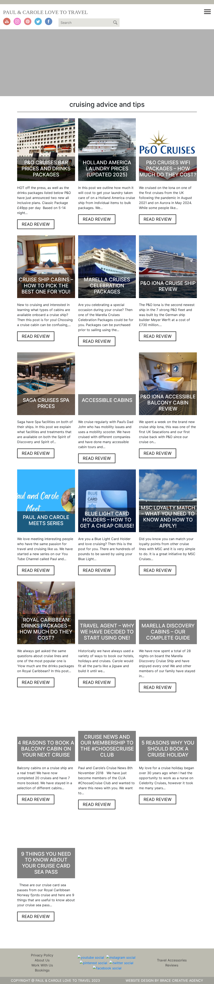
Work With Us (42, 965)
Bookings (42, 970)
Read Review (36, 224)
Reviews (171, 965)
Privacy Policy (42, 955)
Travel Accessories (172, 960)
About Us (42, 960)
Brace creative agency (181, 980)
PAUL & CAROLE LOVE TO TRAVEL (45, 12)
